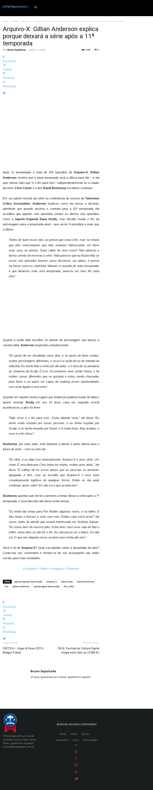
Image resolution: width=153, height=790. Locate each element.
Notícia (26, 21)
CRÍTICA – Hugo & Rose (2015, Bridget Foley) (23, 650)
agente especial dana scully (28, 581)
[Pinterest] (76, 758)
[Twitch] (76, 765)
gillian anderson (21, 586)
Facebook (29, 568)
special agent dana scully (46, 586)
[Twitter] (76, 771)
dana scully (67, 581)
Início (6, 21)
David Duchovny (85, 581)
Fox (6, 586)
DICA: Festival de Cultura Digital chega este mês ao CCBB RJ (78, 650)
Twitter (43, 568)
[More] (51, 93)
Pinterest (73, 568)
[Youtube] (76, 778)
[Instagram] (76, 751)
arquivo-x (52, 581)
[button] (38, 7)
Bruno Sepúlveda (16, 49)
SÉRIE (15, 21)
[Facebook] (76, 745)
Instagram (57, 568)
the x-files (69, 586)
